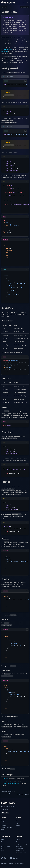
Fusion (2, 842)
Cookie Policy (19, 846)
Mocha (2, 831)
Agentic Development (6, 827)
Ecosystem (3, 825)
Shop (17, 842)
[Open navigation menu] (27, 2)
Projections (6, 781)
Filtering (5, 779)
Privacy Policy (19, 848)
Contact (18, 839)
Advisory (18, 821)
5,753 (7, 812)
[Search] (24, 2)
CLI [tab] (3, 76)
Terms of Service (20, 850)
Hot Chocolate (4, 844)
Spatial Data (4, 51)
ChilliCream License (21, 852)
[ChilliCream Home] (8, 2)
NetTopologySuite (7, 49)
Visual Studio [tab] (9, 76)
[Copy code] (25, 81)
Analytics (3, 821)
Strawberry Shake (5, 846)
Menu (5, 7)
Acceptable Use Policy (21, 844)
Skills (2, 850)
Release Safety (4, 823)
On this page (23, 7)
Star (4, 812)
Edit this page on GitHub (9, 791)
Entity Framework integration (11, 783)
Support (18, 823)
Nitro (2, 829)
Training (18, 825)
